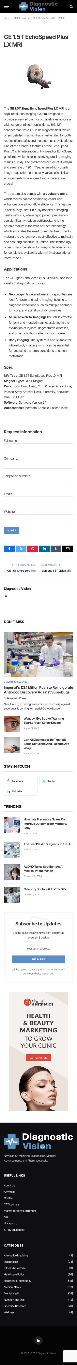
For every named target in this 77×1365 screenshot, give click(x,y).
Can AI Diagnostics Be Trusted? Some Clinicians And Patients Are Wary (46, 744)
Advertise (9, 1191)
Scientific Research (15, 1306)
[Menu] (6, 6)
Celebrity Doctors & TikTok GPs (45, 889)
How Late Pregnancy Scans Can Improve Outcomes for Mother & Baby (45, 823)
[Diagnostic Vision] (38, 6)
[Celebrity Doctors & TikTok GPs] (12, 895)
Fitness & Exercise (14, 1268)
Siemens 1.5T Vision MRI (56, 570)
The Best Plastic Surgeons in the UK (48, 844)
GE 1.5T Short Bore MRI (21, 570)
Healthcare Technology (17, 1280)
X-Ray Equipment (14, 1229)
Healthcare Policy (14, 1274)
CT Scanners (11, 1204)
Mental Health (12, 1293)
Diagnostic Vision (17, 589)
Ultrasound (10, 1223)
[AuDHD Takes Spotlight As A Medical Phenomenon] (12, 872)
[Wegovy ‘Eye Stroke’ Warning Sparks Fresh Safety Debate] (12, 724)
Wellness (9, 1312)
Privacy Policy (34, 973)
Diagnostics (11, 1261)
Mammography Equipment (20, 1210)
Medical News (12, 1287)
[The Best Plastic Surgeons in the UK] (12, 850)
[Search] (71, 6)
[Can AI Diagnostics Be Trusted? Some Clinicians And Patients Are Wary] (12, 745)
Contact (8, 1198)
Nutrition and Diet (14, 1299)
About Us (9, 1185)
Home (7, 18)
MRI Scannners (21, 18)
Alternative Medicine (16, 1255)
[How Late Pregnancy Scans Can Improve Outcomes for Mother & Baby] (12, 825)
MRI (6, 1217)
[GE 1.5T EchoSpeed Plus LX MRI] (38, 77)
